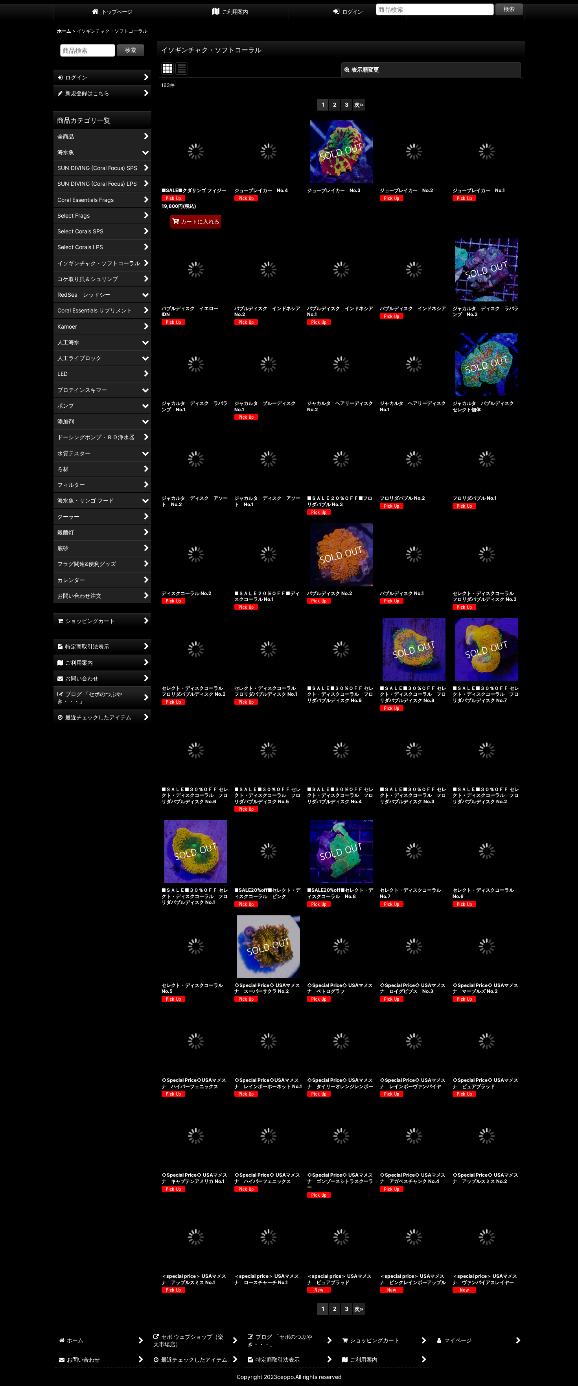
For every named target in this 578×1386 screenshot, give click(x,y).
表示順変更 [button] (365, 69)
